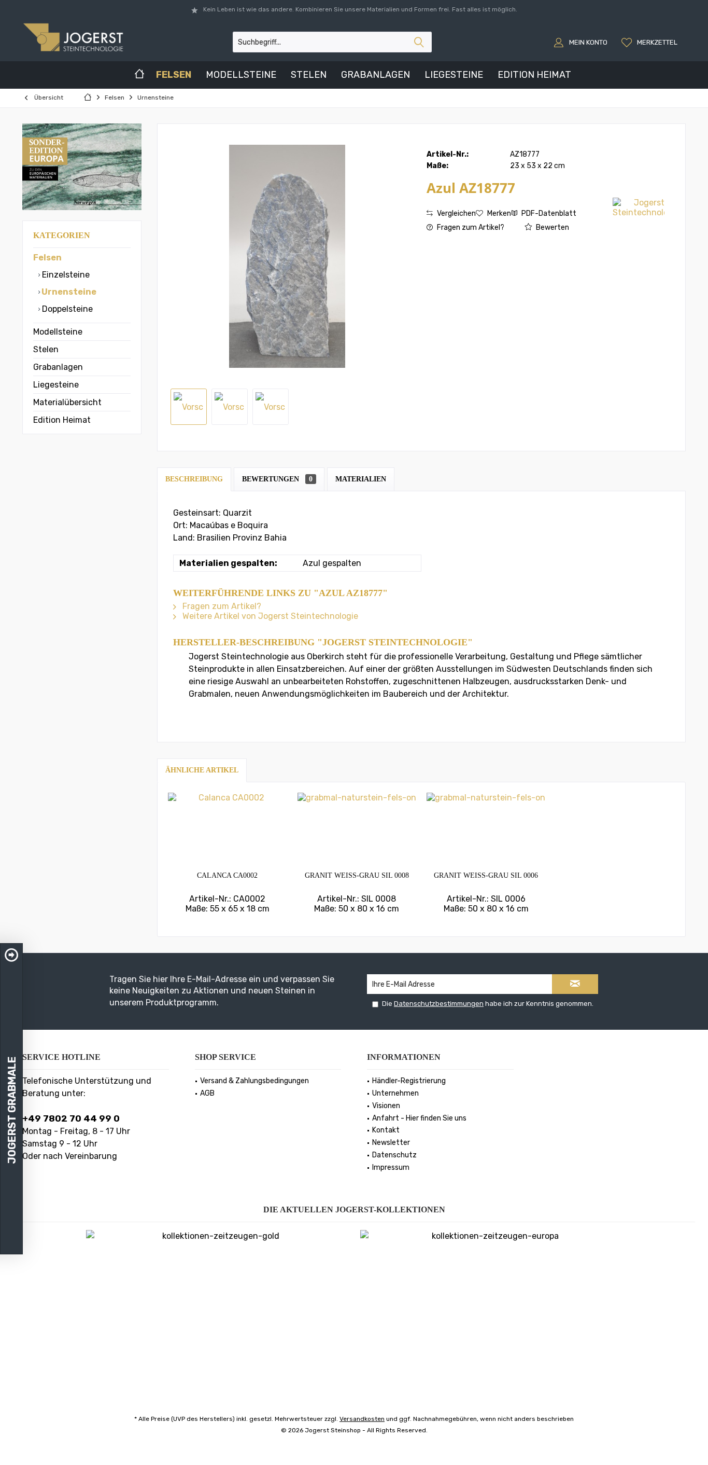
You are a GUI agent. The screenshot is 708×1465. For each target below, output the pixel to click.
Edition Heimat (62, 420)
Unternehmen (395, 1093)
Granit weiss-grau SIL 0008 (357, 875)
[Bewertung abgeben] (519, 201)
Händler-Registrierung (409, 1080)
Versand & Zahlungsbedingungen (254, 1080)
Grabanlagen (58, 367)
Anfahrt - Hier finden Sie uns (419, 1118)
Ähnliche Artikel (201, 770)
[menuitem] (651, 42)
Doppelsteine (66, 309)
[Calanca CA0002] (227, 829)
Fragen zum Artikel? (469, 227)
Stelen (46, 349)
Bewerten (551, 227)
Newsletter (391, 1142)
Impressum (390, 1167)
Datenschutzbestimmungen (439, 1003)
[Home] (139, 75)
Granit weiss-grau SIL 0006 (486, 875)
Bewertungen (277, 479)
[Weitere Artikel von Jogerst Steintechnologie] (638, 207)
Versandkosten (362, 1418)
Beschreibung (194, 479)
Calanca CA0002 (227, 875)
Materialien (360, 479)
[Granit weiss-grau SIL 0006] (486, 829)
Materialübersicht (67, 402)
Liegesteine (56, 385)
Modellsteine (57, 332)
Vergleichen (455, 213)
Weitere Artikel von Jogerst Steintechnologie (269, 616)
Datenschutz (394, 1155)
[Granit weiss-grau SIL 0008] (357, 829)
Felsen (47, 257)
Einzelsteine (65, 275)
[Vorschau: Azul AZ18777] (189, 407)
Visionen (386, 1105)
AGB (207, 1093)
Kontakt (386, 1130)
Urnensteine (68, 292)
